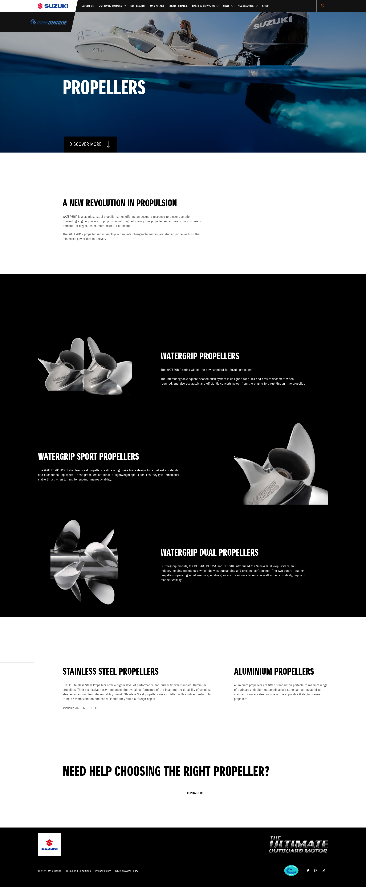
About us (88, 6)
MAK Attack (157, 6)
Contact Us (195, 793)
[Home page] (52, 6)
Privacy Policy (103, 871)
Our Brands (137, 6)
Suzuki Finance (178, 6)
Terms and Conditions (78, 871)
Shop (265, 6)
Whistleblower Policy (126, 871)
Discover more (86, 144)
